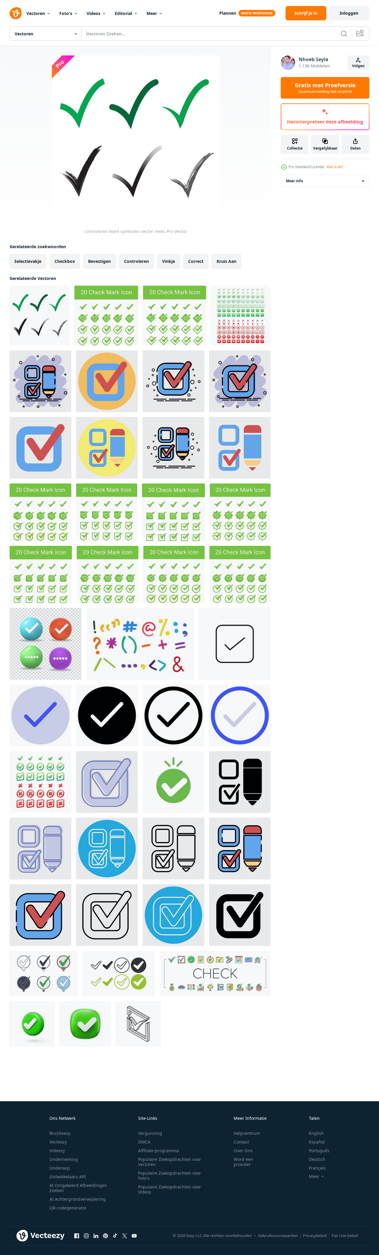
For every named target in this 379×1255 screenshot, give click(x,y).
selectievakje (27, 261)
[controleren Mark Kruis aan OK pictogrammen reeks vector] (215, 973)
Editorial (123, 13)
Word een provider (243, 1161)
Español (317, 1142)
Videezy (57, 1150)
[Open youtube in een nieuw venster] (134, 1235)
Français (317, 1168)
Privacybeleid (315, 1235)
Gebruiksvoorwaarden (278, 1235)
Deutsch (317, 1159)
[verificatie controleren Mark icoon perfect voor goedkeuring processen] (235, 644)
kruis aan (226, 261)
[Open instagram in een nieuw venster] (86, 1235)
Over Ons (243, 1150)
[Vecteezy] (16, 13)
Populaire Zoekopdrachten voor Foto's (169, 1175)
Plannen (227, 13)
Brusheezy (59, 1133)
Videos (93, 13)
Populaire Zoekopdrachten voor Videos (169, 1189)
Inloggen (349, 13)
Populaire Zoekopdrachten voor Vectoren (169, 1161)
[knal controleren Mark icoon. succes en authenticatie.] (173, 782)
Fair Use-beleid (345, 1235)
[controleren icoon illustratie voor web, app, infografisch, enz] (40, 715)
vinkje (168, 261)
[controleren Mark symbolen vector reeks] (40, 316)
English (316, 1133)
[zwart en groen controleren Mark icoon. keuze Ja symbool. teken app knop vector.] (118, 973)
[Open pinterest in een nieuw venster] (105, 1235)
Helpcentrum (247, 1133)
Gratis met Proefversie (325, 88)
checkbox (65, 261)
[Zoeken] (344, 33)
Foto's (65, 13)
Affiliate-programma (158, 1150)
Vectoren (35, 13)
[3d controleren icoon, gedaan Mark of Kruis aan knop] (85, 1024)
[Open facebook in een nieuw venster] (76, 1235)
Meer (152, 13)
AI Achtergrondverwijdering (77, 1199)
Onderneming (63, 1159)
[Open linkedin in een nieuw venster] (95, 1235)
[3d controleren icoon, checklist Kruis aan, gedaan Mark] (32, 1024)
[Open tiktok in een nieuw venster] (115, 1235)
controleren (136, 261)
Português (319, 1150)
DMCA (144, 1142)
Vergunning (150, 1133)
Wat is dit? (335, 166)
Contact (241, 1142)
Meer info (294, 180)
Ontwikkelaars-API (67, 1176)
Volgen (358, 65)
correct (195, 261)
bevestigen (99, 261)
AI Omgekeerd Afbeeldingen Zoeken (78, 1187)
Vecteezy (58, 1142)
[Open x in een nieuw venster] (124, 1235)
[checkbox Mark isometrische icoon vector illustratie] (138, 1024)
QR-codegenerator (68, 1208)
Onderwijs (59, 1168)
